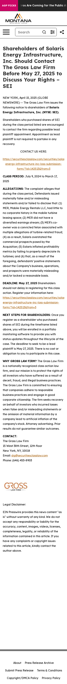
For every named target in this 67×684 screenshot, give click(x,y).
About (17, 663)
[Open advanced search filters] (52, 32)
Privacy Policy (51, 678)
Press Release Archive (39, 663)
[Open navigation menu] (6, 32)
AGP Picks (9, 5)
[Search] (44, 32)
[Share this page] (61, 32)
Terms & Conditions (49, 670)
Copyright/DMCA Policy (22, 678)
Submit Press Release (19, 670)
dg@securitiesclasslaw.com (29, 455)
